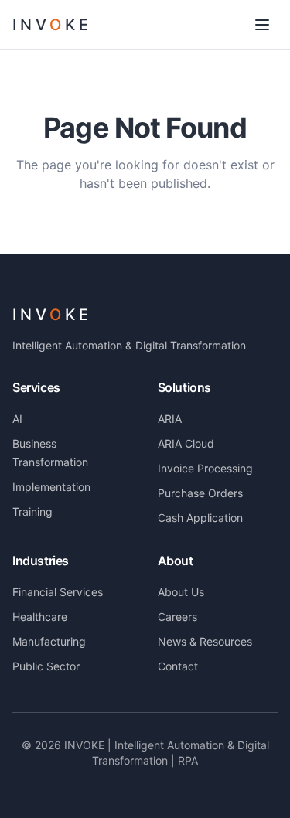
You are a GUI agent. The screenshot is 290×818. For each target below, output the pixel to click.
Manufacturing (49, 641)
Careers (177, 616)
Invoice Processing (205, 468)
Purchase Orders (200, 492)
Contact (178, 666)
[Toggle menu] (262, 24)
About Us (181, 591)
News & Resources (205, 641)
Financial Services (57, 591)
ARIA (170, 418)
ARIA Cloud (186, 443)
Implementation (51, 486)
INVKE (52, 314)
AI (17, 418)
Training (32, 511)
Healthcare (39, 616)
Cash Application (200, 517)
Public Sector (46, 666)
